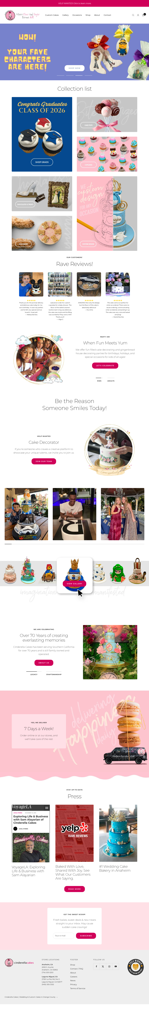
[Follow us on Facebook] (96, 966)
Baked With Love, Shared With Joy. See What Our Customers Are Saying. (72, 872)
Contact (107, 15)
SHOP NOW (74, 68)
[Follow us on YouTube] (115, 966)
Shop (88, 15)
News (72, 980)
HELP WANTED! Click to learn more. (74, 3)
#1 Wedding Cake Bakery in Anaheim (115, 868)
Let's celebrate (105, 369)
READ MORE (74, 889)
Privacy (73, 984)
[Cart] (143, 15)
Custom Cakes (52, 15)
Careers (73, 977)
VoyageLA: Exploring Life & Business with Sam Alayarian (28, 871)
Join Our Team (44, 461)
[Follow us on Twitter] (103, 966)
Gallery (65, 15)
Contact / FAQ (76, 969)
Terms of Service (77, 988)
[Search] (133, 15)
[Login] (138, 15)
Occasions (77, 15)
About (97, 15)
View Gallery (74, 584)
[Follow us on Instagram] (109, 966)
